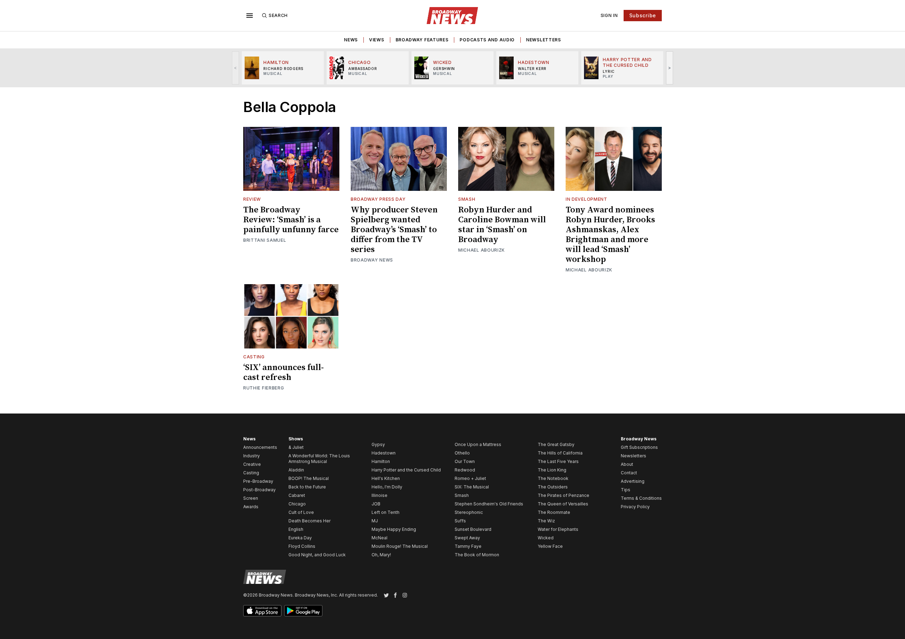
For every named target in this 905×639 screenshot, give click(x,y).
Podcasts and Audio (487, 39)
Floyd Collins (301, 546)
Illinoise (379, 495)
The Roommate (554, 512)
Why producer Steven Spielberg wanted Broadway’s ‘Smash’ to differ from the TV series (394, 230)
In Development (586, 199)
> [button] (669, 67)
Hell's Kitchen (386, 478)
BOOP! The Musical (308, 478)
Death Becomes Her (309, 520)
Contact (629, 472)
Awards (250, 506)
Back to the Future (307, 486)
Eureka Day (300, 537)
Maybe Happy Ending (394, 529)
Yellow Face (550, 546)
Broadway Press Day (378, 199)
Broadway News (372, 260)
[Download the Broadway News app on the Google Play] (303, 610)
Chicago (297, 503)
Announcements (260, 447)
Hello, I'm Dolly (387, 486)
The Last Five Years (558, 461)
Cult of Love (301, 512)
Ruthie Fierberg (263, 388)
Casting (254, 356)
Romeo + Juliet (470, 478)
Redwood (465, 470)
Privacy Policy (635, 506)
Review (252, 199)
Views (376, 39)
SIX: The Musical (472, 486)
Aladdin (296, 470)
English (295, 529)
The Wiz (546, 520)
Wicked (546, 537)
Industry (251, 455)
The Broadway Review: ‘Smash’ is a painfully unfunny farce (291, 220)
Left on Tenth (385, 512)
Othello (462, 453)
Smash (466, 199)
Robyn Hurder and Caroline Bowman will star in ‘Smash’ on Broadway (502, 225)
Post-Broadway (259, 489)
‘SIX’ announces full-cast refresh (283, 372)
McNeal (379, 537)
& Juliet (296, 447)
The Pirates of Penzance (563, 495)
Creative (252, 464)
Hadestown (384, 453)
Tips (625, 489)
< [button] (235, 67)
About (627, 464)
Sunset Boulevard (473, 529)
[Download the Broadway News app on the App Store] (262, 610)
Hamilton (381, 461)
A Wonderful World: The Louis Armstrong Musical (319, 458)
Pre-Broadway (258, 481)
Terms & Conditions (641, 498)
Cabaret (296, 495)
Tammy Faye (468, 546)
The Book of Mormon (477, 554)
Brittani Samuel (264, 240)
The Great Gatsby (556, 444)
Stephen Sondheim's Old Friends (489, 503)
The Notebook (553, 478)
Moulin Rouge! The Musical (400, 546)
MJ (375, 520)
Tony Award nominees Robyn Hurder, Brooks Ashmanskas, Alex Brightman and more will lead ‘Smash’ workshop (610, 235)
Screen (250, 498)
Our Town (465, 461)
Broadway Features (422, 39)
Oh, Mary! (381, 554)
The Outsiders (553, 486)
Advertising (632, 481)
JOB (376, 503)
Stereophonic (469, 512)
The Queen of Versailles (563, 503)
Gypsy (378, 444)
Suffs (460, 520)
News (351, 39)
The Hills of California (560, 453)
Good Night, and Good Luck (317, 554)
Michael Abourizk (481, 250)
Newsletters (543, 39)
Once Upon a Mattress (478, 444)
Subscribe (642, 15)
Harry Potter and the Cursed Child (406, 470)
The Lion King (552, 470)
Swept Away (467, 537)
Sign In (609, 15)
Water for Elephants (558, 529)
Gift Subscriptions (639, 447)
